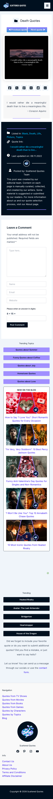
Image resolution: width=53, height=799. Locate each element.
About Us (7, 765)
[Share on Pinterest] (24, 88)
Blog (4, 718)
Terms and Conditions (14, 772)
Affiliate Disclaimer (12, 776)
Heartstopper (26, 625)
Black (25, 133)
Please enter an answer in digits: (21, 309)
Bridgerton (26, 616)
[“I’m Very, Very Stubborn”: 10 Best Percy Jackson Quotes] (26, 435)
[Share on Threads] (31, 88)
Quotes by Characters (14, 710)
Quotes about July (26, 365)
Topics (19, 137)
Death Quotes (30, 21)
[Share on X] (17, 88)
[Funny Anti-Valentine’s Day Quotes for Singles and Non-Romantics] (26, 466)
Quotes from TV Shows (14, 696)
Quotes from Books (12, 703)
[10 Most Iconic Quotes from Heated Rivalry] (26, 530)
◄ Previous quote (18, 29)
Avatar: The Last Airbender (26, 608)
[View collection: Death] (16, 21)
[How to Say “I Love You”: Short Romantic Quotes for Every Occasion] (26, 403)
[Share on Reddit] (38, 88)
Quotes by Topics (11, 714)
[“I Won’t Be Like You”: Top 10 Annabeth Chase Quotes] (26, 498)
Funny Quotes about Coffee (26, 357)
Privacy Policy (9, 768)
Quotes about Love (26, 381)
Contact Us (8, 761)
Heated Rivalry (27, 599)
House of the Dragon (26, 633)
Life (39, 133)
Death (32, 133)
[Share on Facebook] (10, 88)
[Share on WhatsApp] (45, 88)
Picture (11, 137)
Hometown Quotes (26, 373)
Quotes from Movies (13, 699)
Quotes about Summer (26, 350)
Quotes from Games (13, 707)
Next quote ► (38, 29)
